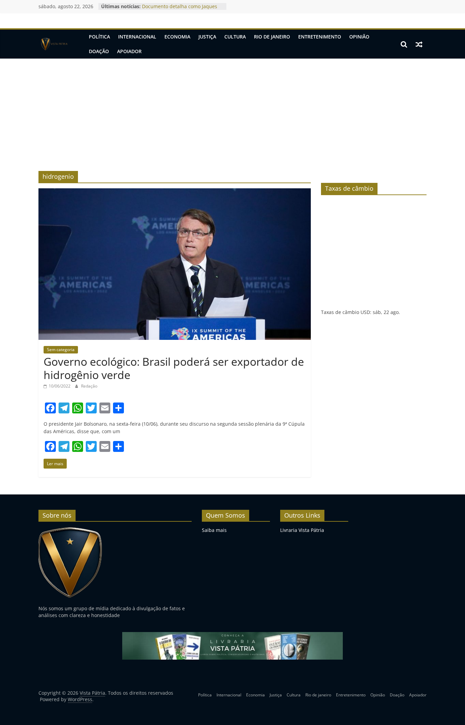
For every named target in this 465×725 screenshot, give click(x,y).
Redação (89, 386)
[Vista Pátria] (53, 44)
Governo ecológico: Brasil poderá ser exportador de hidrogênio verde (174, 368)
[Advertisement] (232, 109)
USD (365, 312)
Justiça (207, 36)
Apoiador (129, 51)
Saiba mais (214, 530)
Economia (177, 36)
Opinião (359, 36)
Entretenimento (319, 36)
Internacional (137, 36)
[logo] (70, 530)
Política (99, 36)
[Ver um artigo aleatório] (419, 44)
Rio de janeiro (272, 36)
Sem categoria (61, 349)
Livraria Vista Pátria (302, 530)
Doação (99, 51)
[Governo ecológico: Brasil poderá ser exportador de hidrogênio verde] (174, 192)
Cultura (235, 36)
